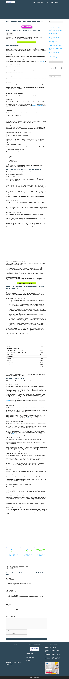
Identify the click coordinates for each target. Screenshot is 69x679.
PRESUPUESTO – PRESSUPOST (26, 283)
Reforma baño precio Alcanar (40, 550)
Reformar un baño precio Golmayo (55, 45)
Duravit (29, 417)
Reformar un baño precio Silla (54, 27)
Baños (8, 566)
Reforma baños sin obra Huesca (55, 29)
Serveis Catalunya (20, 566)
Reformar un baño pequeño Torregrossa (52, 657)
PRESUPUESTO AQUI (10, 664)
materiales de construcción (37, 105)
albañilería (42, 61)
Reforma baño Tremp (49, 651)
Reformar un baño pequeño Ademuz (55, 42)
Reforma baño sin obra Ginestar (40, 558)
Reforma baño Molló (10, 568)
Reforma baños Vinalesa (53, 44)
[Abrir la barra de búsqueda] (61, 2)
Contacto (57, 2)
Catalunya (11, 566)
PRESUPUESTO (26, 26)
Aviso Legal (28, 660)
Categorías (51, 74)
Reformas (15, 566)
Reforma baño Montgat (53, 33)
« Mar (55, 72)
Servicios (46, 2)
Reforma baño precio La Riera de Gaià (26, 558)
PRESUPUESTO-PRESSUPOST (27, 42)
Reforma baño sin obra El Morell (26, 551)
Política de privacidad (30, 657)
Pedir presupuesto (29, 653)
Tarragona (26, 566)
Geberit (13, 433)
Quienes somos (40, 2)
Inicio (34, 2)
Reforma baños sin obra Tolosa (54, 51)
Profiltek (8, 400)
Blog (52, 2)
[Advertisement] (34, 11)
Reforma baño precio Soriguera (12, 567)
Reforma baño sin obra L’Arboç (13, 551)
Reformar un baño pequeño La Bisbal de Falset (12, 558)
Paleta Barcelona (11, 48)
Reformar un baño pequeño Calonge (55, 30)
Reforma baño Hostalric (53, 57)
